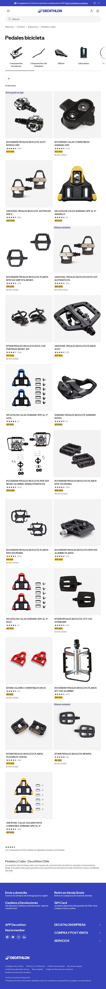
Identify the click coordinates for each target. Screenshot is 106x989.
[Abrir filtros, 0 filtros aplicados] (9, 78)
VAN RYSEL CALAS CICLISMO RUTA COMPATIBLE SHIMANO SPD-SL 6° (24, 824)
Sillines (61, 63)
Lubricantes (83, 63)
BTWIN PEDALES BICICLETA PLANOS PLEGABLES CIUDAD (24, 755)
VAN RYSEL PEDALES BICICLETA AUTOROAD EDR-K (28, 212)
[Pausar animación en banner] (95, 3)
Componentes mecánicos (16, 64)
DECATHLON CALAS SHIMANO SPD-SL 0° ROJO (27, 620)
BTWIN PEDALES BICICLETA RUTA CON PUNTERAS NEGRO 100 (25, 347)
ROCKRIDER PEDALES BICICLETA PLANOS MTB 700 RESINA (76, 482)
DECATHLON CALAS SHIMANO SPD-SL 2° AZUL (27, 416)
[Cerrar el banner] (99, 3)
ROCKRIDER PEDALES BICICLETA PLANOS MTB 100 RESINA (27, 551)
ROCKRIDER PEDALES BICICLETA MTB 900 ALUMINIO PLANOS (76, 551)
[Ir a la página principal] (50, 11)
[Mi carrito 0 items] (98, 11)
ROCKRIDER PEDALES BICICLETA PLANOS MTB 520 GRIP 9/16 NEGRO (27, 278)
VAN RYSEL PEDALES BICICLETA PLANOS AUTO (75, 347)
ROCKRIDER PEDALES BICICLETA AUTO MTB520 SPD (26, 143)
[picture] (28, 114)
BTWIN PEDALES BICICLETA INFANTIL (73, 754)
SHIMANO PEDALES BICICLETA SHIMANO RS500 (75, 416)
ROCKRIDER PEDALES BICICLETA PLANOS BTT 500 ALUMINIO (76, 689)
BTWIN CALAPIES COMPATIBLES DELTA (26, 688)
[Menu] (8, 11)
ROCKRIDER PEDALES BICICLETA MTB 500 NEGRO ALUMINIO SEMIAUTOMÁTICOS (27, 482)
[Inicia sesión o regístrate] (91, 11)
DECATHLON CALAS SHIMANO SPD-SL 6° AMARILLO (75, 212)
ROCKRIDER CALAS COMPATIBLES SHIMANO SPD (72, 143)
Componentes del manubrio (38, 64)
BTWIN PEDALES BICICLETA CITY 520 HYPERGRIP (73, 620)
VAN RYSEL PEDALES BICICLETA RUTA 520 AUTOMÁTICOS (76, 278)
